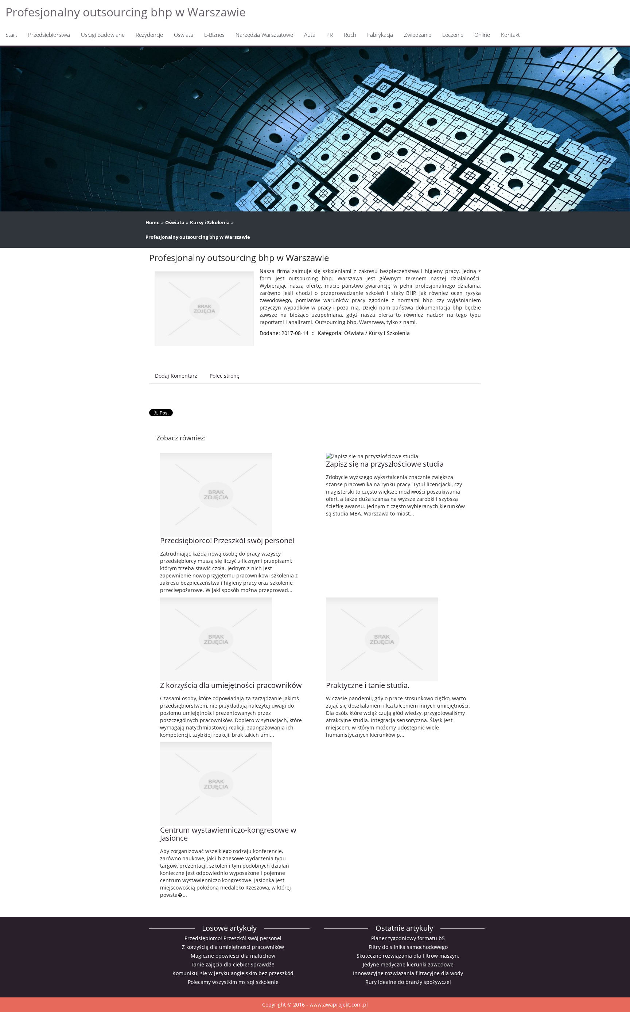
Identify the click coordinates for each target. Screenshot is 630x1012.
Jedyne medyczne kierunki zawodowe (408, 964)
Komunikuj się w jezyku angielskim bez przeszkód (232, 973)
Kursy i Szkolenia (210, 222)
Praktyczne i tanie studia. (367, 685)
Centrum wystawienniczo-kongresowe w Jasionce (228, 834)
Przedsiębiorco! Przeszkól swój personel (227, 540)
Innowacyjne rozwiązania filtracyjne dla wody (408, 973)
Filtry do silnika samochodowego (408, 946)
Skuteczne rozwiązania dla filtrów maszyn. (408, 955)
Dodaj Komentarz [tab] (176, 375)
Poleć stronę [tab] (225, 375)
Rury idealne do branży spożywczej (408, 981)
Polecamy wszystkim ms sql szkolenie (233, 981)
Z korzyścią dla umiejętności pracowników (231, 685)
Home (152, 222)
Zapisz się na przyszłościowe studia (385, 464)
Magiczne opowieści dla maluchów (233, 955)
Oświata (174, 222)
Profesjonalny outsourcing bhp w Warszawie (197, 237)
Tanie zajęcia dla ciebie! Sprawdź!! (233, 964)
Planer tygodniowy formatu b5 (408, 938)
